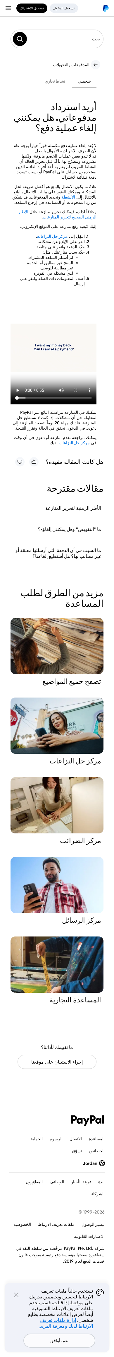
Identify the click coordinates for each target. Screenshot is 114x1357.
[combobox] (57, 39)
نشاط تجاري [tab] (55, 80)
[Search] (20, 39)
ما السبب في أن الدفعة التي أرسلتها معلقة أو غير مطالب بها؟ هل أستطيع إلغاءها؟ (58, 553)
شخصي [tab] (84, 80)
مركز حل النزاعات (52, 236)
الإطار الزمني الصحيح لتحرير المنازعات (57, 214)
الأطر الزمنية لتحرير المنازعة (73, 508)
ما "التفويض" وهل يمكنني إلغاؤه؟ (69, 529)
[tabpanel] (53, 273)
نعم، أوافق (59, 1340)
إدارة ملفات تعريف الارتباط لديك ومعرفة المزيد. (66, 1323)
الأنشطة (68, 196)
